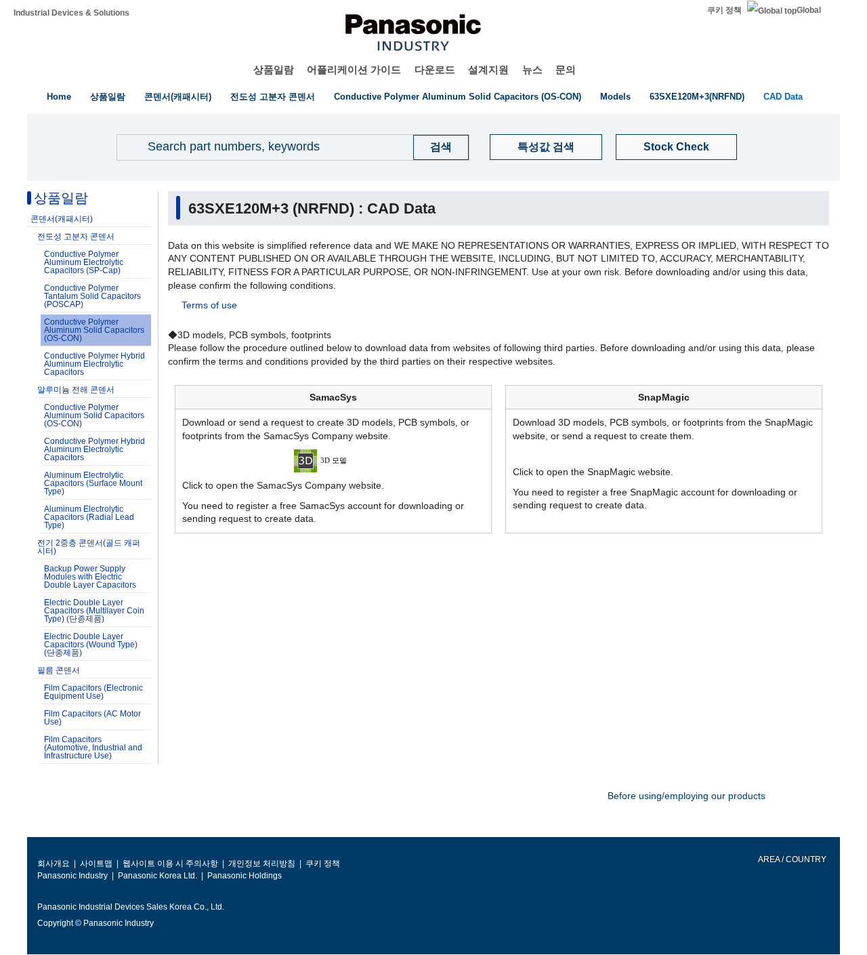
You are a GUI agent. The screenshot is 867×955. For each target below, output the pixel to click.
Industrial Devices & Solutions (71, 13)
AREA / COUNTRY (791, 859)
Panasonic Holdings (244, 875)
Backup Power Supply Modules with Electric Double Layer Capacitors (90, 577)
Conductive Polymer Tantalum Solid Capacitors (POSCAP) (92, 296)
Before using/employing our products (686, 795)
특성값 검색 (545, 147)
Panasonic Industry (72, 875)
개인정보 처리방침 (261, 863)
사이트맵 (96, 863)
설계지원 (488, 69)
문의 (565, 69)
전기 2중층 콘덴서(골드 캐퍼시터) (88, 547)
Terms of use (209, 305)
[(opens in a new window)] (333, 460)
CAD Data (783, 97)
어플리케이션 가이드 (354, 69)
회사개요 (53, 863)
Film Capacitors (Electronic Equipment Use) (93, 692)
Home (59, 97)
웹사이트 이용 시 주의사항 (170, 863)
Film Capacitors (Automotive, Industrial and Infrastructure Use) (93, 747)
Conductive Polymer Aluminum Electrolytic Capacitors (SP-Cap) (83, 262)
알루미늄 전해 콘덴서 (75, 389)
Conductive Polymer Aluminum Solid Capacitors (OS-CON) (457, 97)
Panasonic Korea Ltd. (157, 875)
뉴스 (532, 69)
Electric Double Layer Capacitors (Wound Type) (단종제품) (91, 644)
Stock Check (676, 147)
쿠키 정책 (724, 10)
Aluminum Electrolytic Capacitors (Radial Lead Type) (89, 517)
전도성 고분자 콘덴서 (272, 97)
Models (615, 97)
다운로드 (435, 69)
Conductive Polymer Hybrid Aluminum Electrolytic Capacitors (94, 364)
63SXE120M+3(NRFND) (697, 97)
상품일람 (273, 69)
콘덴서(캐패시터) (177, 97)
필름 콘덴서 (58, 670)
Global (809, 10)
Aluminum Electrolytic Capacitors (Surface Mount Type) (93, 483)
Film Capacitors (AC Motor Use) (92, 718)
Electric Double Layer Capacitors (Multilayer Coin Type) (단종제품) (94, 611)
